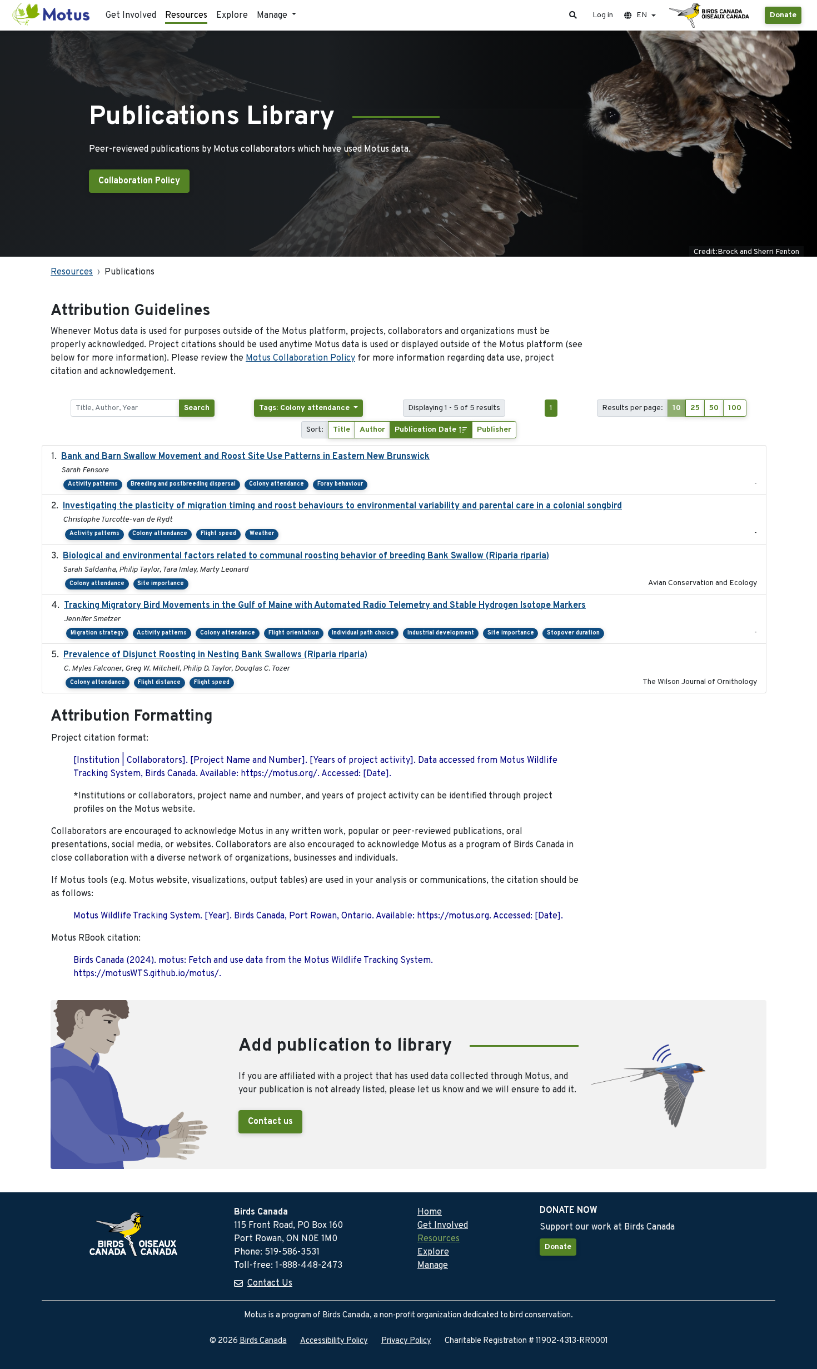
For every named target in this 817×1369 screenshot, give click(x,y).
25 (695, 408)
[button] (573, 15)
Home (429, 1212)
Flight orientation (293, 633)
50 (714, 408)
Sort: (314, 429)
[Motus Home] (51, 15)
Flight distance (159, 682)
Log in (602, 15)
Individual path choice (363, 633)
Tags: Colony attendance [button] (305, 408)
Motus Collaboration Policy (300, 358)
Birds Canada (263, 1341)
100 (734, 408)
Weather (262, 533)
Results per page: (632, 408)
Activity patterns (93, 484)
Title (341, 429)
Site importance (160, 583)
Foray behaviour (340, 484)
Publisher (494, 429)
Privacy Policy (406, 1341)
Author (372, 429)
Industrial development (440, 633)
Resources (186, 15)
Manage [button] (273, 15)
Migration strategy (97, 633)
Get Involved (131, 15)
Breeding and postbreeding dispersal (183, 484)
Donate (783, 15)
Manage (432, 1265)
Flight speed (218, 533)
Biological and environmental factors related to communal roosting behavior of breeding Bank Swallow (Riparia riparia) (306, 556)
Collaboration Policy (139, 181)
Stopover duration (573, 633)
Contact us (270, 1121)
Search (197, 408)
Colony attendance (276, 484)
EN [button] (641, 15)
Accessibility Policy (334, 1341)
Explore (232, 15)
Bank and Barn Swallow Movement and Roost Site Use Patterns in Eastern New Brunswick (245, 456)
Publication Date (427, 429)
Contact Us (269, 1283)
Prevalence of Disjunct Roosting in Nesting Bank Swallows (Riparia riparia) (215, 655)
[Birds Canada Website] (710, 15)
